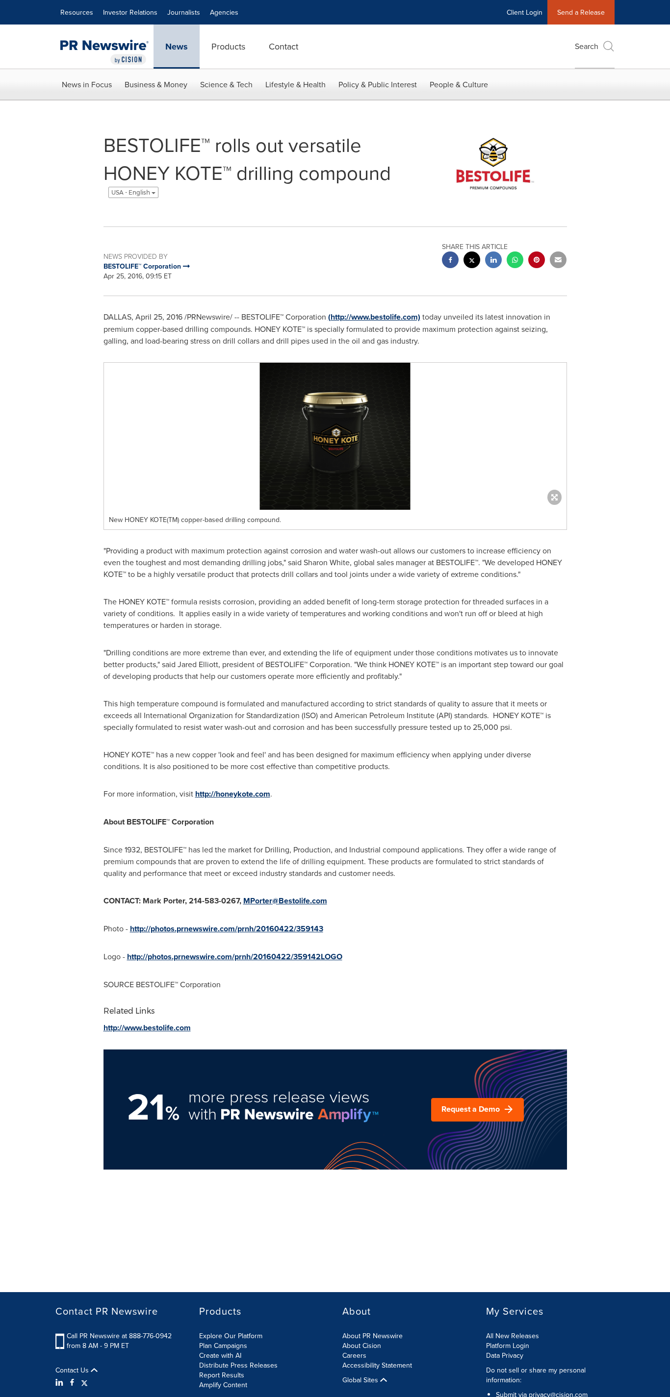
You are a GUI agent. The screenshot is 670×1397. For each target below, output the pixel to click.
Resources (76, 12)
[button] (335, 436)
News (176, 46)
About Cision (361, 1345)
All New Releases (512, 1336)
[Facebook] (72, 1382)
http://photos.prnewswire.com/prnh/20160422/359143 (226, 928)
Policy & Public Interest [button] (377, 84)
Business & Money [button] (156, 84)
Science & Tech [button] (226, 84)
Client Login (524, 12)
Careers (354, 1355)
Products (228, 46)
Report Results (221, 1375)
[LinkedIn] (60, 1382)
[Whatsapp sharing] (515, 261)
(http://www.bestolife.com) (374, 317)
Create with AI (220, 1355)
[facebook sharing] (450, 261)
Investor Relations (130, 12)
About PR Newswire (372, 1336)
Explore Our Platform (230, 1336)
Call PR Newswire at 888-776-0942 (119, 1336)
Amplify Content (223, 1385)
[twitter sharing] (472, 261)
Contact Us (73, 1370)
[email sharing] (558, 261)
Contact (283, 46)
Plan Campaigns (223, 1345)
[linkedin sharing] (493, 261)
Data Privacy (504, 1355)
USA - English (131, 192)
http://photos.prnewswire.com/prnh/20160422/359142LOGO (234, 956)
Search (586, 46)
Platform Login (507, 1345)
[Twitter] (84, 1382)
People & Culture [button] (459, 84)
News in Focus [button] (87, 84)
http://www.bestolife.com (147, 1027)
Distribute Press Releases (238, 1365)
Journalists (183, 12)
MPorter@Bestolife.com (285, 900)
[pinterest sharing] (536, 261)
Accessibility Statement (377, 1365)
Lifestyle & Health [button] (295, 84)
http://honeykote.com (232, 793)
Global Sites (361, 1380)
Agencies (224, 12)
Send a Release (581, 12)
